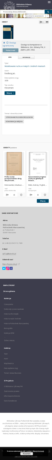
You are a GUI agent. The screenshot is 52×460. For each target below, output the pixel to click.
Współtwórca (9, 363)
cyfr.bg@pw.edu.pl (9, 254)
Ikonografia (8, 328)
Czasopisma (8, 304)
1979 (6, 80)
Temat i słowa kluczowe (12, 373)
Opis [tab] (9, 57)
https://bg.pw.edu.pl (9, 264)
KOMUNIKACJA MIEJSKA (14, 121)
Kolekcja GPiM (9, 333)
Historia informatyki (11, 314)
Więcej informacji (38, 451)
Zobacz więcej (9, 340)
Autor (6, 359)
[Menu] (49, 2)
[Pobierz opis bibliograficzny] (7, 194)
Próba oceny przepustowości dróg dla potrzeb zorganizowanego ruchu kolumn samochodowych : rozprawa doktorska (13, 178)
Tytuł (6, 354)
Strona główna (9, 291)
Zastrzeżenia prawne (11, 391)
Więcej (42, 201)
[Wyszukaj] (48, 12)
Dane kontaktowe (10, 401)
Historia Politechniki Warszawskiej (16, 323)
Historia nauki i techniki (12, 319)
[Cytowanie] (47, 22)
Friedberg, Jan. (10, 73)
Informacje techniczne (12, 396)
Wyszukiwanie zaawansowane (34, 16)
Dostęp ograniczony (9, 44)
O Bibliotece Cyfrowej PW (13, 386)
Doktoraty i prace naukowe (14, 309)
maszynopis (9, 88)
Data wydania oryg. (11, 368)
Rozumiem (27, 454)
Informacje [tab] (26, 57)
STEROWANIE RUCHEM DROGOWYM (19, 117)
